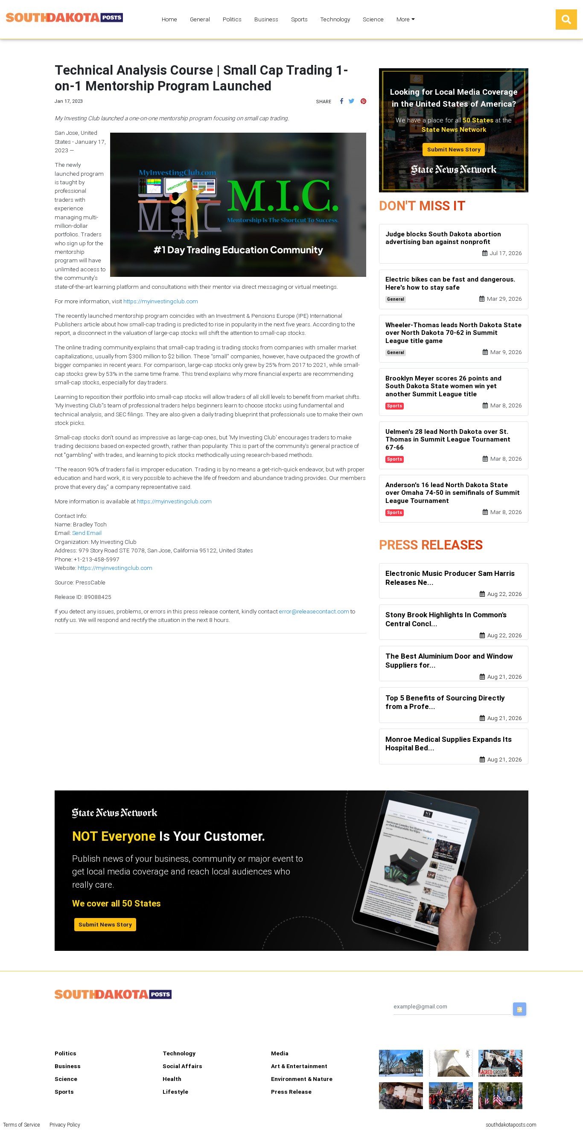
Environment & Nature (301, 1079)
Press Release (291, 1091)
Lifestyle (175, 1091)
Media (280, 1053)
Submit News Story (454, 149)
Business (266, 19)
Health (172, 1079)
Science (373, 19)
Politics (232, 19)
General (200, 19)
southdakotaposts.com (511, 1124)
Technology (335, 19)
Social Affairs (182, 1066)
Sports (299, 19)
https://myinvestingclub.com (160, 301)
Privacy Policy (65, 1124)
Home (169, 19)
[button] (341, 101)
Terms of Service (21, 1124)
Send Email (87, 533)
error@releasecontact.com (314, 611)
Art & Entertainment (299, 1066)
